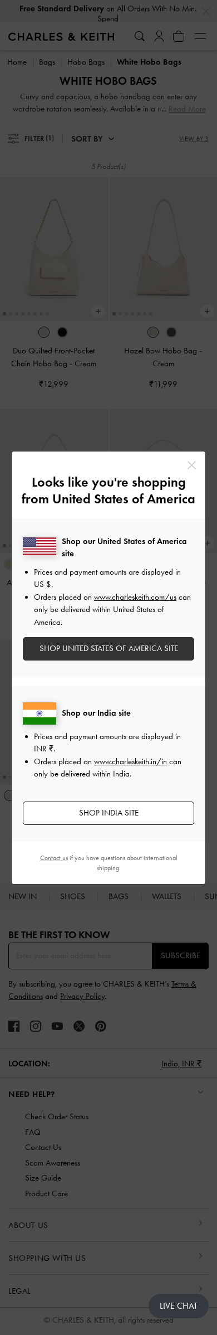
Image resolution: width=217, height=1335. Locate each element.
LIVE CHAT (179, 1305)
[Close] (192, 465)
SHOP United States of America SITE (109, 648)
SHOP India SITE (109, 813)
